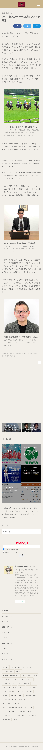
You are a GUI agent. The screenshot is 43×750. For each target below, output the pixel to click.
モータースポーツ (16, 695)
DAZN (29, 667)
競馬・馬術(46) (11, 356)
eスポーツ (32, 715)
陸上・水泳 (23, 699)
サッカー (29, 691)
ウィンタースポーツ (9, 711)
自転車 (5, 695)
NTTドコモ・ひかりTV (30, 675)
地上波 (30, 679)
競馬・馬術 (28, 707)
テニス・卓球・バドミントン (12, 707)
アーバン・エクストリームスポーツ (14, 715)
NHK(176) (23, 354)
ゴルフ (27, 703)
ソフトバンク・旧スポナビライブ (14, 679)
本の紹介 (16, 719)
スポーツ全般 (31, 687)
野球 (37, 691)
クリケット (6, 719)
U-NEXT (18, 671)
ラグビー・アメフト (9, 699)
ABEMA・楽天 (7, 671)
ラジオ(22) (29, 354)
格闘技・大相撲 (31, 695)
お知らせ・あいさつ (17, 667)
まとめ (5, 667)
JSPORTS (6, 687)
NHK (14, 687)
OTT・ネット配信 (23, 683)
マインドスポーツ (25, 711)
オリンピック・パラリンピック (13, 691)
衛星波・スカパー (9, 683)
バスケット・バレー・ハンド (12, 703)
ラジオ (21, 687)
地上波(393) (16, 354)
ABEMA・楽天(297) (7, 354)
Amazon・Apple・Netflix (11, 675)
